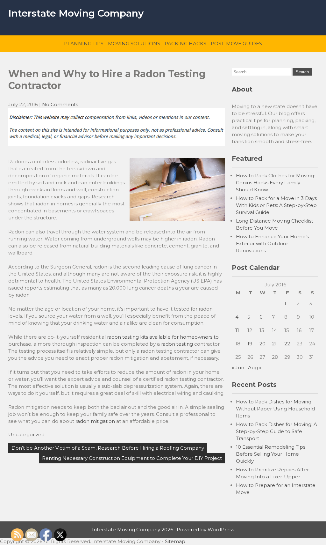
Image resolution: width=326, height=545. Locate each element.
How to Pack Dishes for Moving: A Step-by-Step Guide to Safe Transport (276, 431)
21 (274, 344)
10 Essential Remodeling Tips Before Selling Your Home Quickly (270, 454)
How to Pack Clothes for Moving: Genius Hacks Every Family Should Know (275, 183)
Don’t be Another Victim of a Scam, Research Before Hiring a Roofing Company (107, 448)
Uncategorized (26, 434)
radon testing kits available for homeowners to (163, 337)
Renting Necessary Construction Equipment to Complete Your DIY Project (132, 458)
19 (249, 344)
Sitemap (175, 541)
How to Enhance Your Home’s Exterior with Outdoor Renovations (272, 243)
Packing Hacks (185, 44)
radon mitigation (95, 421)
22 (287, 344)
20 (262, 344)
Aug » (254, 368)
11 (237, 330)
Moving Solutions (134, 44)
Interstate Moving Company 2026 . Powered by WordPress (163, 530)
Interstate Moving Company (76, 13)
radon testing (177, 344)
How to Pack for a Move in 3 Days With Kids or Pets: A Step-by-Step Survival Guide (276, 205)
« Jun (238, 368)
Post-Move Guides (236, 44)
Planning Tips (83, 44)
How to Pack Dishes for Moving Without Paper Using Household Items (275, 409)
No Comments (60, 104)
